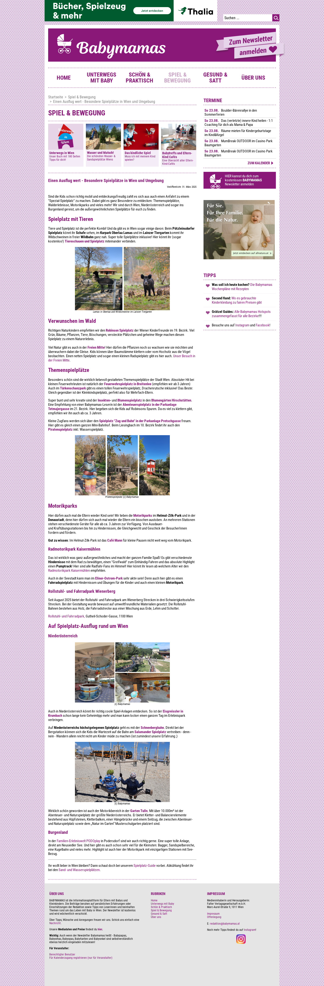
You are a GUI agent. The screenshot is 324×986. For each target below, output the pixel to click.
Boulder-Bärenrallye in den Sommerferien (230, 112)
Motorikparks (142, 515)
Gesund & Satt (215, 77)
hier (100, 929)
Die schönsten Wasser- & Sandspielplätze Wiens (101, 158)
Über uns (253, 77)
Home (64, 77)
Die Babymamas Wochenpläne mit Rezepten (242, 287)
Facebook (262, 325)
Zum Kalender (259, 163)
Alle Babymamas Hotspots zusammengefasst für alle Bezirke (241, 314)
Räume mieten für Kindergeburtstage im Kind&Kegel (237, 133)
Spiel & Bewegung (177, 77)
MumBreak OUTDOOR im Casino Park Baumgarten (238, 143)
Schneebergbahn (152, 728)
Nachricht (55, 923)
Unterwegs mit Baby (101, 77)
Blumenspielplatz (129, 400)
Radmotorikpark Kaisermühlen (69, 570)
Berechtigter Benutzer (62, 954)
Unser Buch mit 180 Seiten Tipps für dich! (64, 158)
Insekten (104, 400)
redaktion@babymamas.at (225, 923)
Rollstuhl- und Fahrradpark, (66, 616)
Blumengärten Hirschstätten (171, 400)
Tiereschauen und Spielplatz (84, 241)
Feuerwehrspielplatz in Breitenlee (127, 384)
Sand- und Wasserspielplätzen (79, 870)
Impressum (213, 913)
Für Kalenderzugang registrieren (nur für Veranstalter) (80, 957)
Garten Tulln (139, 811)
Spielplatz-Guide (145, 865)
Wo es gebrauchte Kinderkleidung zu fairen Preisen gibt (237, 300)
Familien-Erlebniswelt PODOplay (79, 841)
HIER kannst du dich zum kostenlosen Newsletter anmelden (243, 180)
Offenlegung (214, 917)
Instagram (242, 325)
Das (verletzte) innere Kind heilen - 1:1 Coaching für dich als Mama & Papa (238, 123)
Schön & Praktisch (139, 77)
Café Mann (114, 540)
